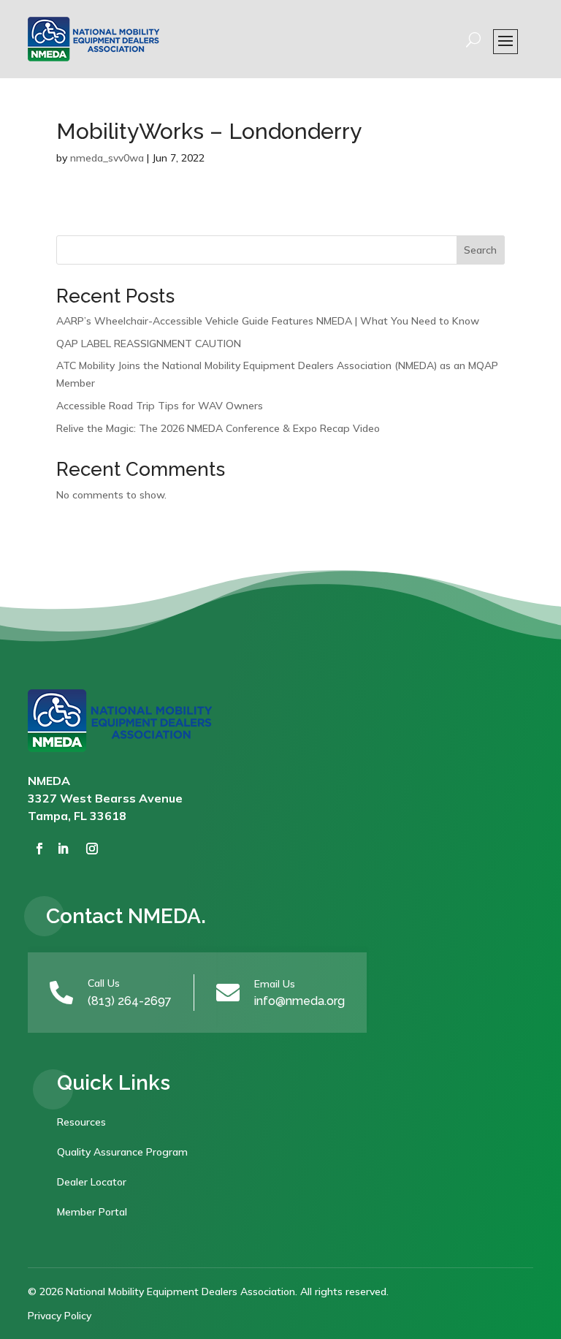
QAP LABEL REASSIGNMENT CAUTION (148, 343)
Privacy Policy (59, 1315)
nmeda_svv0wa (107, 157)
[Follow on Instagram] (92, 848)
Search (480, 250)
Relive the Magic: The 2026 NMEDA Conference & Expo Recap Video (218, 428)
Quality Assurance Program (122, 1151)
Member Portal (92, 1211)
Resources (81, 1122)
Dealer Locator (91, 1181)
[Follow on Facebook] (39, 848)
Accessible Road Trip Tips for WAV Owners (159, 405)
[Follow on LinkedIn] (63, 848)
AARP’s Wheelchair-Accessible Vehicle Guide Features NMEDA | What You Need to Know (267, 320)
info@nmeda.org (299, 1001)
